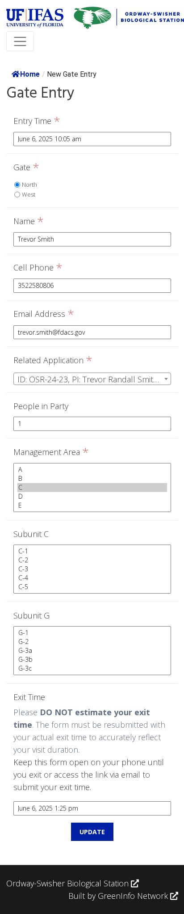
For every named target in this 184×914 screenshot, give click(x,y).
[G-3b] (92, 659)
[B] (92, 478)
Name (28, 221)
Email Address (43, 314)
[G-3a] (92, 650)
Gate (26, 167)
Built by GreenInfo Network (118, 895)
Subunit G (31, 615)
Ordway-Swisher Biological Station (68, 883)
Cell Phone (38, 268)
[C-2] (92, 560)
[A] (92, 469)
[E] (92, 505)
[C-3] (92, 569)
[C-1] (92, 551)
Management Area (51, 452)
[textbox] (92, 379)
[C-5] (92, 586)
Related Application (52, 360)
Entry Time (36, 121)
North (29, 184)
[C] (92, 487)
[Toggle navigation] (20, 41)
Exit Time (29, 697)
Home (30, 74)
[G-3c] (92, 668)
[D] (92, 496)
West (28, 194)
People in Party (40, 406)
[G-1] (92, 632)
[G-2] (92, 641)
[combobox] (92, 379)
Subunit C (31, 534)
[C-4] (92, 578)
